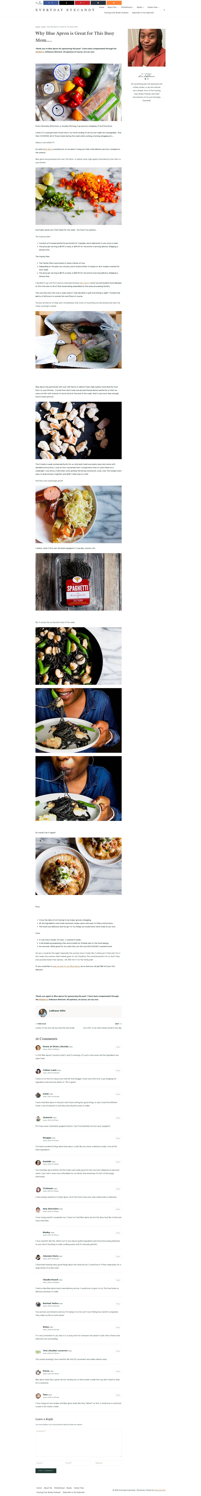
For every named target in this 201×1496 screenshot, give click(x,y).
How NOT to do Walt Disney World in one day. (102, 1026)
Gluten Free (79, 1488)
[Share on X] (66, 3)
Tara (45, 1394)
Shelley (46, 1232)
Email (69, 1463)
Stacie (46, 1371)
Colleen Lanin (50, 1070)
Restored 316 (160, 1490)
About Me (48, 1488)
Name (39, 1463)
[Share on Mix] (114, 3)
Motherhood (59, 1488)
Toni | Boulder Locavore (55, 1350)
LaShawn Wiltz (57, 1010)
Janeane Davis (50, 1256)
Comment (41, 1431)
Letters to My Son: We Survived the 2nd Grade (54, 1026)
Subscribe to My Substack (143, 13)
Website (99, 1463)
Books (69, 1488)
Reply (118, 1047)
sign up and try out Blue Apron (66, 966)
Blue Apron (84, 283)
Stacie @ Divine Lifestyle (55, 1046)
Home (101, 7)
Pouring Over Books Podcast (116, 13)
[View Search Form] (164, 10)
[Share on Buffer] (98, 3)
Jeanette (47, 1117)
